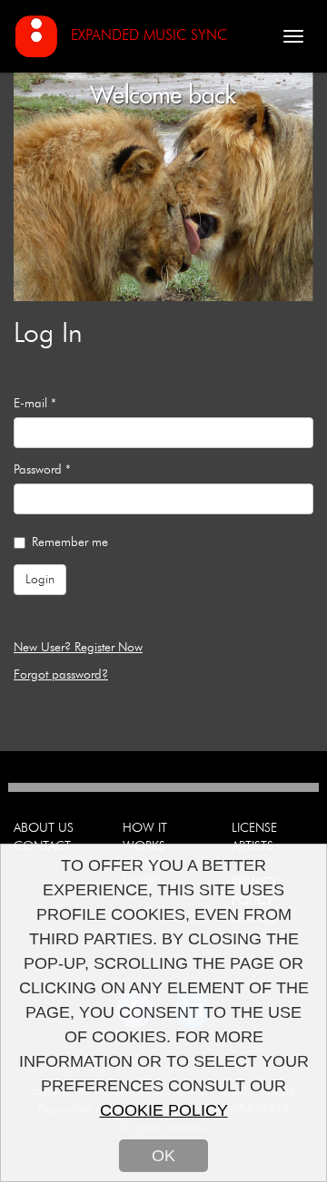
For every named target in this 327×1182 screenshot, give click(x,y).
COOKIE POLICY (164, 1110)
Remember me (70, 542)
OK (163, 1156)
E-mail (35, 403)
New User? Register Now (78, 647)
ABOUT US (44, 828)
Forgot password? (61, 675)
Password (42, 470)
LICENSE (254, 828)
